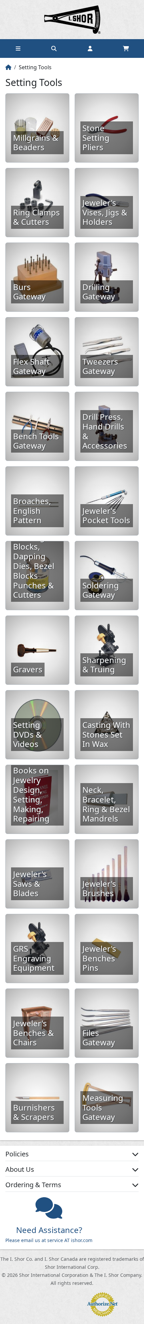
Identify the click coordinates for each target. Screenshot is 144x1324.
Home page (72, 19)
